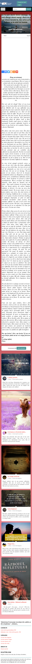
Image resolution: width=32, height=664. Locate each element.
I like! (5, 35)
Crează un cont (22, 2)
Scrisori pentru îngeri (6, 639)
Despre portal (4, 649)
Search (28, 9)
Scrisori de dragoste (6, 637)
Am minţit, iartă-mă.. (14, 476)
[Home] (6, 3)
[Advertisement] (16, 55)
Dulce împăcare (12, 509)
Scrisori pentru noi (5, 641)
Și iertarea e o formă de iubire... (17, 432)
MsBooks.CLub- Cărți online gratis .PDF (11, 632)
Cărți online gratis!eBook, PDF (8, 630)
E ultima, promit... (13, 377)
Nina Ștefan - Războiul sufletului (17, 602)
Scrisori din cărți (5, 643)
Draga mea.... (11, 544)
